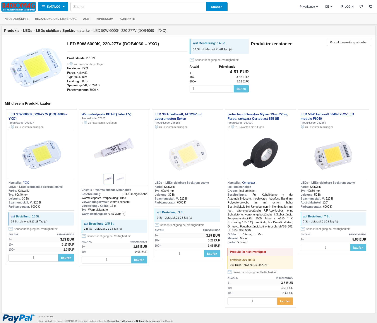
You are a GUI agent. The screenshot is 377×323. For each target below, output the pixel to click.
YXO (85, 68)
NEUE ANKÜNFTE (17, 19)
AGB (86, 19)
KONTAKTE (127, 19)
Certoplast (248, 182)
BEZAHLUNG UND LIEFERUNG (56, 19)
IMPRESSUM (104, 19)
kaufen (241, 89)
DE (327, 6)
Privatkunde (307, 6)
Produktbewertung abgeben (349, 42)
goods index (45, 316)
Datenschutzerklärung (119, 321)
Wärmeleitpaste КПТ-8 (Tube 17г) (106, 114)
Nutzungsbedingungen (148, 321)
